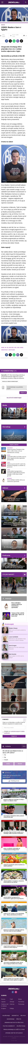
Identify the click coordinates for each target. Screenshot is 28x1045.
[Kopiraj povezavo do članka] (21, 41)
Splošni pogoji (21, 1026)
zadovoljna (11, 349)
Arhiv (24, 746)
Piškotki (18, 1019)
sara (18, 347)
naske (2, 347)
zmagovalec (4, 349)
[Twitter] (10, 41)
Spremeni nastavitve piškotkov (14, 1022)
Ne (5, 757)
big (7, 347)
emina (21, 347)
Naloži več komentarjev (14, 397)
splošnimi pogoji (15, 731)
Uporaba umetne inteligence (14, 1033)
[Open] (3, 2)
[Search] (25, 2)
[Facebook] (6, 41)
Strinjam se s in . (14, 732)
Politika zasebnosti (9, 1026)
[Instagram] (16, 992)
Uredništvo (15, 1015)
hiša (15, 347)
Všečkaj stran (15, 781)
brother (11, 347)
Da (5, 755)
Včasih (6, 760)
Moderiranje (10, 1019)
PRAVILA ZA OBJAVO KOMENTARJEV (10, 381)
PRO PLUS (23, 1015)
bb (5, 347)
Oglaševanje (6, 1015)
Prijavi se (23, 392)
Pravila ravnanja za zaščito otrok (14, 1029)
